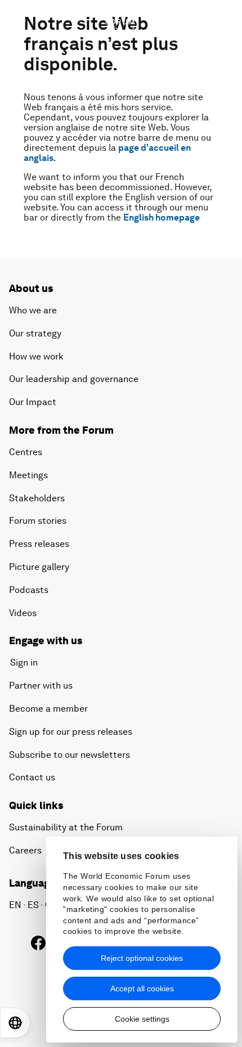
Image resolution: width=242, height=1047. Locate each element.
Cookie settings (142, 1018)
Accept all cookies (142, 988)
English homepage (161, 217)
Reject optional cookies (142, 958)
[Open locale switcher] (15, 1022)
